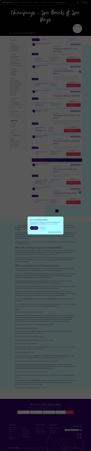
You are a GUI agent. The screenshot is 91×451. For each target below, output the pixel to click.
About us (11, 433)
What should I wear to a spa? (46, 324)
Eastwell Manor (36, 380)
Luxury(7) (15, 58)
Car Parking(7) (16, 80)
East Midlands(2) (16, 47)
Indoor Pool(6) (16, 87)
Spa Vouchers (25, 429)
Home (10, 32)
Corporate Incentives (39, 433)
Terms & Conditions (39, 427)
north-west (46, 355)
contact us (58, 304)
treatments (48, 273)
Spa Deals (11, 436)
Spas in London (25, 431)
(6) (15, 71)
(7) (14, 73)
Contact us (11, 431)
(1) (16, 102)
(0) (16, 105)
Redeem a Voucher (13, 427)
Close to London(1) (17, 141)
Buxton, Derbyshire (57, 46)
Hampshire (64, 355)
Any (13, 100)
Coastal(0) (15, 146)
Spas (10, 435)
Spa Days (24, 427)
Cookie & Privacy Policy (40, 431)
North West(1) (16, 49)
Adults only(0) (16, 61)
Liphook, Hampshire (57, 166)
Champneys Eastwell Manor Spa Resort (66, 116)
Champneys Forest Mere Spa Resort (65, 170)
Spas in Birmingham (26, 436)
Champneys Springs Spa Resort (63, 72)
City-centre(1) (15, 144)
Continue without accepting (54, 232)
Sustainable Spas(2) (17, 63)
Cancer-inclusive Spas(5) (18, 65)
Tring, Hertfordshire (57, 190)
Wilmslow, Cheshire (57, 93)
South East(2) (16, 50)
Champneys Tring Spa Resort (65, 193)
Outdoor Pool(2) (16, 89)
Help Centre (11, 429)
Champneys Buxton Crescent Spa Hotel (65, 50)
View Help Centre (85, 3)
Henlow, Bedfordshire (58, 138)
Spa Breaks (11, 438)
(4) (15, 126)
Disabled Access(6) (17, 82)
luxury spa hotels (52, 306)
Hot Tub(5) (15, 91)
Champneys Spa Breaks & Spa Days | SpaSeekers (23, 32)
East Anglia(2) (16, 45)
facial (58, 283)
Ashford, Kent (56, 113)
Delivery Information (39, 429)
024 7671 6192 (77, 426)
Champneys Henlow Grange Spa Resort (66, 142)
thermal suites (68, 275)
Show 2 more (13, 94)
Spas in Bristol (25, 435)
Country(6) (15, 143)
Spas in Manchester (26, 433)
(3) (15, 124)
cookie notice (50, 224)
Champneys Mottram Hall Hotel (66, 95)
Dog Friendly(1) (16, 56)
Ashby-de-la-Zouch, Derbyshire (60, 68)
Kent (57, 355)
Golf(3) (14, 93)
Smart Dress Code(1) (17, 85)
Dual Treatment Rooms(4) (18, 84)
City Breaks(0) (16, 60)
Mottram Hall (46, 380)
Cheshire (37, 355)
